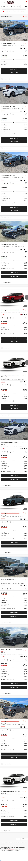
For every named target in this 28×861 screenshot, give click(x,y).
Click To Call (14, 69)
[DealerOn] (4, 847)
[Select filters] (23, 16)
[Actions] (25, 43)
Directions (12, 6)
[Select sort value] (26, 16)
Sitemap (12, 849)
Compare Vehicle (7, 79)
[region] (14, 64)
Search (22, 11)
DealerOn (9, 849)
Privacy (16, 849)
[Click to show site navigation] (26, 6)
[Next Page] (19, 839)
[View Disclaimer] (13, 51)
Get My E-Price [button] (14, 73)
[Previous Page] (17, 839)
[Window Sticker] (26, 51)
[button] (4, 6)
